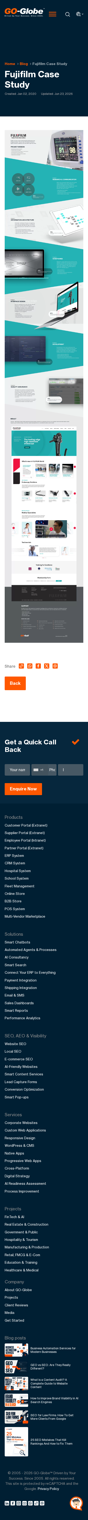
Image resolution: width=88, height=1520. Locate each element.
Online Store (15, 894)
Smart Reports (16, 1010)
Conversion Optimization (24, 1089)
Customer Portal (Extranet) (26, 825)
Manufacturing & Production (27, 1247)
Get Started (14, 1320)
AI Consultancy (16, 957)
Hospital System (18, 871)
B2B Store (13, 901)
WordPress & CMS (19, 1145)
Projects (11, 1297)
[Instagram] (19, 1504)
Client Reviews (16, 1305)
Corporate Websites (21, 1123)
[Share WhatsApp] (31, 1504)
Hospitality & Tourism (21, 1240)
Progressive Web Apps (23, 1161)
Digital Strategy (17, 1176)
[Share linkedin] (8, 1504)
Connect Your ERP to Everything (30, 972)
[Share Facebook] (13, 1504)
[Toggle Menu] (52, 14)
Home (10, 64)
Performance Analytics (22, 1018)
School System (17, 878)
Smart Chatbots (17, 942)
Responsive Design (20, 1138)
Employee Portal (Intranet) (25, 840)
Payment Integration (21, 980)
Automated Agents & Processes (31, 950)
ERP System (14, 856)
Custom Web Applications (25, 1130)
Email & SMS (14, 995)
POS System (15, 909)
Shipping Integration (21, 988)
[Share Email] (42, 1504)
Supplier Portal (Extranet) (25, 833)
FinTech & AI (14, 1217)
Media (9, 1313)
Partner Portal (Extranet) (24, 848)
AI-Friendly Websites (21, 1067)
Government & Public (21, 1232)
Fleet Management (19, 886)
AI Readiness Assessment (25, 1183)
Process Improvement (22, 1191)
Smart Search (15, 965)
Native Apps (14, 1153)
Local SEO (13, 1051)
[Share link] (36, 1503)
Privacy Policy (48, 1489)
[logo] (25, 14)
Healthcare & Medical (21, 1270)
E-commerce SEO (19, 1059)
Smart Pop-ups (17, 1097)
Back (15, 683)
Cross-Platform (17, 1168)
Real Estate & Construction (26, 1224)
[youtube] (25, 1504)
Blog (24, 64)
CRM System (15, 863)
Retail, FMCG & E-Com (22, 1255)
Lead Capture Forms (21, 1082)
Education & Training (21, 1262)
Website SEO (15, 1044)
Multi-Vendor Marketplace (25, 916)
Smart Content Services (24, 1074)
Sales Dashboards (19, 1003)
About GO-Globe (18, 1290)
